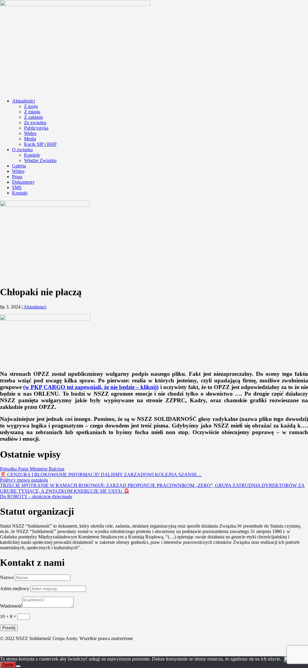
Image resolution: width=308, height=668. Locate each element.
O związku (22, 149)
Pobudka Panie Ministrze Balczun (32, 468)
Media (30, 138)
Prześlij (8, 628)
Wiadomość (11, 605)
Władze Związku (40, 160)
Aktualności (23, 100)
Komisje (32, 155)
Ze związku (35, 122)
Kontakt (19, 192)
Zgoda (7, 665)
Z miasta (32, 111)
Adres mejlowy (14, 588)
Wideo (30, 133)
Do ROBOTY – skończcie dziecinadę (36, 496)
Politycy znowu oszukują (24, 480)
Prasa (17, 176)
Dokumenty (23, 182)
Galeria (19, 165)
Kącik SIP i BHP (40, 144)
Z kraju (31, 106)
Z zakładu (33, 117)
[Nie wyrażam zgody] (18, 666)
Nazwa (7, 577)
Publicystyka (36, 127)
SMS (17, 187)
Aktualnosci (34, 306)
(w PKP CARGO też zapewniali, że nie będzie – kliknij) (91, 387)
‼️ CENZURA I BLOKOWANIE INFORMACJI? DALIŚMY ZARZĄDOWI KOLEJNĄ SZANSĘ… (101, 474)
